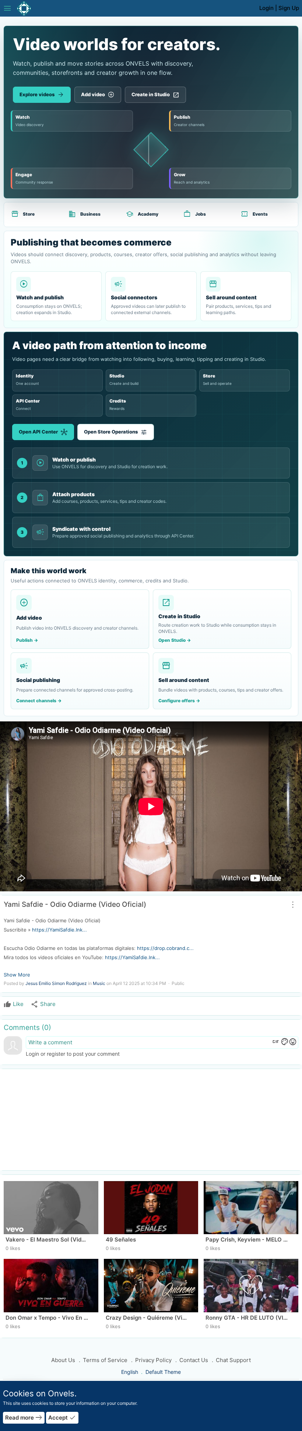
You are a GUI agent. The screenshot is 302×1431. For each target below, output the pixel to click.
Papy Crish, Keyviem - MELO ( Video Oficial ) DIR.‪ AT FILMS (247, 1239)
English (130, 1372)
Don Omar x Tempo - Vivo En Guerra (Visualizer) (47, 1317)
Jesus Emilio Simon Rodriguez (56, 983)
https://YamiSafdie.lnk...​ (59, 930)
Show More (17, 975)
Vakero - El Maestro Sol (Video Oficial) (47, 1239)
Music (99, 983)
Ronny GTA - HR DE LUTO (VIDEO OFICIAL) (247, 1317)
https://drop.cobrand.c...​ (165, 948)
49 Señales (121, 1239)
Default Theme (163, 1372)
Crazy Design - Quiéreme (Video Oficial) (147, 1317)
